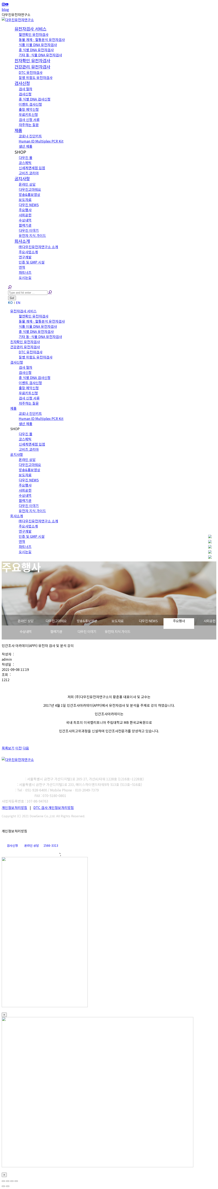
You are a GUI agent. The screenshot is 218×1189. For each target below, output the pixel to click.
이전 (18, 747)
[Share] (7, 1181)
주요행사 (179, 620)
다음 (26, 747)
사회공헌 (210, 620)
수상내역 (26, 631)
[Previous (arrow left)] (3, 1186)
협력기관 (56, 631)
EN (18, 302)
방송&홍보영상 (87, 620)
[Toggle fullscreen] (12, 1181)
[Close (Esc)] (3, 1181)
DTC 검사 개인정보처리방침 (53, 807)
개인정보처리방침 (14, 807)
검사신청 (12, 845)
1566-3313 (50, 845)
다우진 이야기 (86, 631)
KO (10, 302)
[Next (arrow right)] (7, 1186)
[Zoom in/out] (16, 1181)
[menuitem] (30, 29)
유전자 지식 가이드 (117, 631)
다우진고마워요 (56, 620)
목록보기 (8, 747)
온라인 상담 (25, 620)
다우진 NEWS (148, 620)
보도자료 (118, 620)
